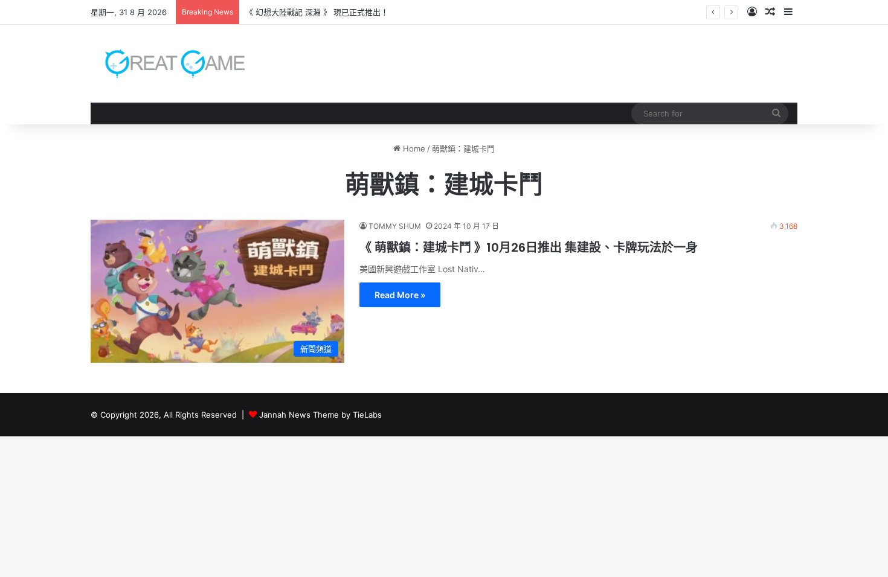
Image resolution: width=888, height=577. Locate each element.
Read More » (400, 295)
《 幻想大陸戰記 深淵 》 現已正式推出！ (316, 12)
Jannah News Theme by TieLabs (320, 414)
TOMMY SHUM (394, 226)
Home (413, 148)
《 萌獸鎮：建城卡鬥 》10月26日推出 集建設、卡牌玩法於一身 (528, 247)
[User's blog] (168, 63)
